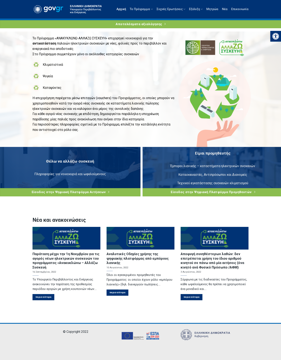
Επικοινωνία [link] (239, 9)
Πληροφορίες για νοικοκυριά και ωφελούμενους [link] (70, 174)
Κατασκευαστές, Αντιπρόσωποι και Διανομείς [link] (212, 175)
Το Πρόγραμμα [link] (140, 9)
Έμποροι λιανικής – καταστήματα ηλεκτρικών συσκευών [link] (212, 166)
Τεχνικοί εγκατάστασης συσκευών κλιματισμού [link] (212, 183)
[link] (275, 36)
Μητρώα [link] (212, 9)
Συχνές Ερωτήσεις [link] (170, 9)
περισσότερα (43, 297)
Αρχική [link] (121, 9)
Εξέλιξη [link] (194, 9)
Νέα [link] (225, 9)
